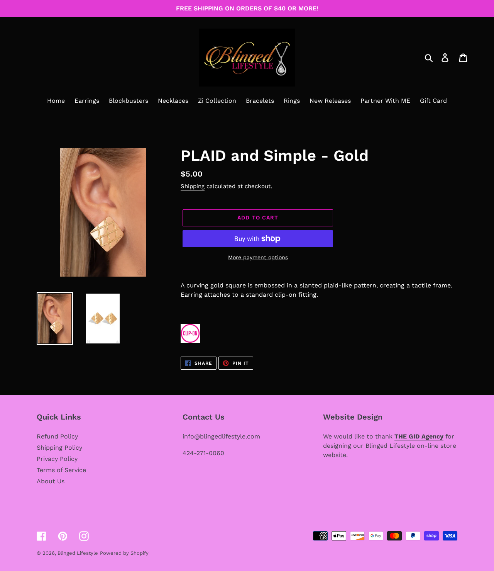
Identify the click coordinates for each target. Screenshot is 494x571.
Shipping (193, 186)
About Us (50, 481)
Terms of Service (61, 470)
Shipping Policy (59, 447)
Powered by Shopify (124, 553)
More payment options (258, 257)
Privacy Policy (57, 458)
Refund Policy (57, 436)
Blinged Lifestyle (78, 553)
